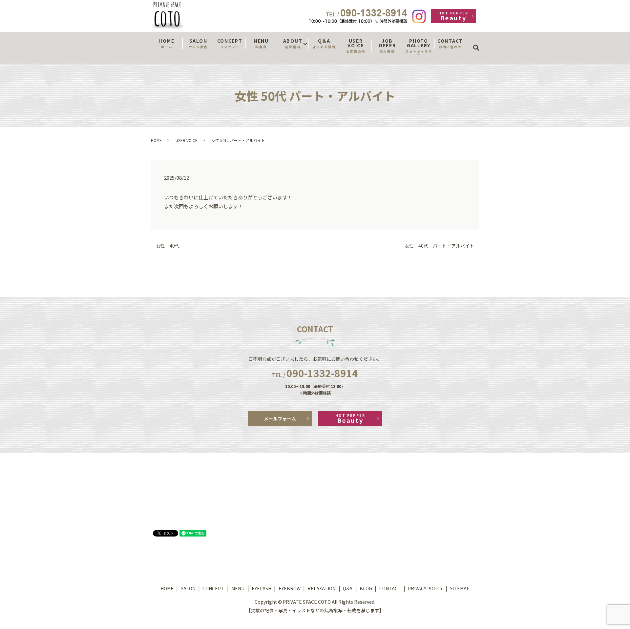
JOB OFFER (387, 45)
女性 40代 (167, 246)
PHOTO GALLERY (418, 47)
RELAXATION (321, 588)
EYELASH (261, 588)
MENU (261, 43)
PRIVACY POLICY (425, 588)
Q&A (324, 43)
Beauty (453, 16)
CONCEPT (229, 43)
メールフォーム (280, 418)
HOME (167, 43)
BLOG (366, 588)
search (478, 41)
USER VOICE (355, 45)
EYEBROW (290, 588)
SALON (198, 43)
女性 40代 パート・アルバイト (439, 246)
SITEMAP (460, 588)
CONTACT (450, 43)
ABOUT (292, 43)
